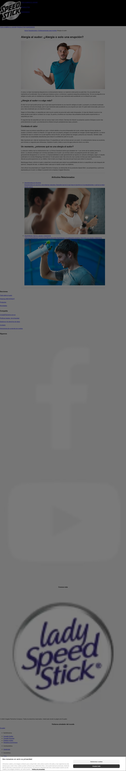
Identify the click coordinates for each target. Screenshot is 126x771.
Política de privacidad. (38, 769)
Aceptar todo (96, 766)
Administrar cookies (96, 761)
